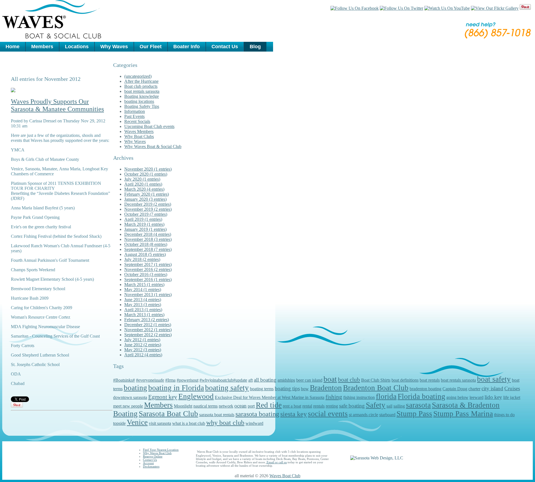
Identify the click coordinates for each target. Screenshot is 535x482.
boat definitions (405, 380)
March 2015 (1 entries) (144, 284)
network (226, 406)
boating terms (262, 388)
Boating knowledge (141, 96)
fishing (333, 397)
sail (389, 406)
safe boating (352, 406)
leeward (476, 397)
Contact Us (224, 46)
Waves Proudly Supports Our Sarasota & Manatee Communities (57, 105)
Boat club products (140, 86)
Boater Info (186, 46)
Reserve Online (152, 456)
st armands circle (363, 414)
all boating (265, 380)
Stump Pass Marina (463, 414)
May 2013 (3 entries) (142, 304)
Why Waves (114, 46)
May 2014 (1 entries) (142, 289)
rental (307, 406)
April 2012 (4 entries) (143, 354)
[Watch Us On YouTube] (447, 8)
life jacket (511, 397)
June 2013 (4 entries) (142, 299)
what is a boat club (188, 423)
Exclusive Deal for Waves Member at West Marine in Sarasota (269, 397)
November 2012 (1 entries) (148, 329)
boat (330, 379)
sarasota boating (257, 414)
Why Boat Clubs (139, 136)
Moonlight (183, 406)
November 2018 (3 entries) (148, 239)
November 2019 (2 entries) (148, 209)
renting (332, 406)
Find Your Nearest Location (161, 449)
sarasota (418, 405)
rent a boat (292, 406)
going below (457, 397)
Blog (255, 46)
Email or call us (276, 462)
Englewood (196, 396)
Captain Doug (454, 388)
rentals (319, 406)
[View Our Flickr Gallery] (495, 8)
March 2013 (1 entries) (144, 314)
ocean (240, 406)
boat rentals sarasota (141, 91)
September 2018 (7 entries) (148, 249)
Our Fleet (151, 46)
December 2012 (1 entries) (147, 324)
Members (42, 46)
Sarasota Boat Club (168, 414)
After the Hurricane (141, 81)
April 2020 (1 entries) (143, 184)
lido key (493, 397)
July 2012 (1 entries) (142, 339)
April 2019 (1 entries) (143, 219)
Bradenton (326, 388)
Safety (375, 405)
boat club (349, 379)
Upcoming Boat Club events (149, 126)
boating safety (227, 388)
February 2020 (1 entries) (146, 194)
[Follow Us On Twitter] (401, 8)
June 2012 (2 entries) (142, 344)
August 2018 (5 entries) (145, 254)
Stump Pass (414, 414)
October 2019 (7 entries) (145, 214)
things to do (504, 414)
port (251, 406)
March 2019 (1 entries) (144, 224)
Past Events (134, 116)
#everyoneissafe (150, 380)
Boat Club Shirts (375, 380)
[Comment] (13, 90)
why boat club (225, 422)
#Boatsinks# (124, 380)
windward (254, 423)
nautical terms (205, 406)
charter (474, 388)
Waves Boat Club (284, 475)
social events (328, 414)
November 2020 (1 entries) (148, 169)
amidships (286, 380)
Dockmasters (151, 466)
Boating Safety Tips (141, 106)
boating (135, 388)
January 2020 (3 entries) (145, 199)
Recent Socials (137, 121)
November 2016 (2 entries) (148, 269)
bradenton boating (425, 388)
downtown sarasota (130, 397)
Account (148, 463)
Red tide (269, 405)
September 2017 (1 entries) (148, 264)
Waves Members (139, 131)
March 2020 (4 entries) (144, 189)
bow (305, 388)
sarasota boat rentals (216, 414)
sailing (399, 406)
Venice (137, 422)
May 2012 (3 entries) (142, 349)
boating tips (287, 388)
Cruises (512, 388)
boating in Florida (176, 388)
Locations (77, 46)
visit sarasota (160, 423)
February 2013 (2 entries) (146, 319)
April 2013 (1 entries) (143, 309)
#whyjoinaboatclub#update (223, 380)
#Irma (170, 380)
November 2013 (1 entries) (148, 294)
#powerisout (187, 380)
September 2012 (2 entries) (148, 334)
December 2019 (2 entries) (147, 204)
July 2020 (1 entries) (142, 179)
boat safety (494, 379)
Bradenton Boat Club (375, 388)
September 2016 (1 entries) (148, 279)
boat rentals (430, 380)
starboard (387, 414)
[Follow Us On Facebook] (354, 8)
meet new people (128, 406)
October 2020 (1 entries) (145, 174)
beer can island (309, 380)
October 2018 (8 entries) (145, 244)
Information (134, 111)
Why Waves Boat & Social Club (152, 146)
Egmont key (162, 397)
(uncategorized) (138, 76)
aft (250, 380)
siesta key (293, 414)
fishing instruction (359, 397)
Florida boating (421, 396)
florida (386, 396)
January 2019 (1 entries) (145, 229)
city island (492, 388)
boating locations (139, 101)
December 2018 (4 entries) (147, 234)
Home (13, 46)
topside (119, 423)
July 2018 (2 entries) (142, 259)
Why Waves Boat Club (157, 453)
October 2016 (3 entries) (145, 274)
